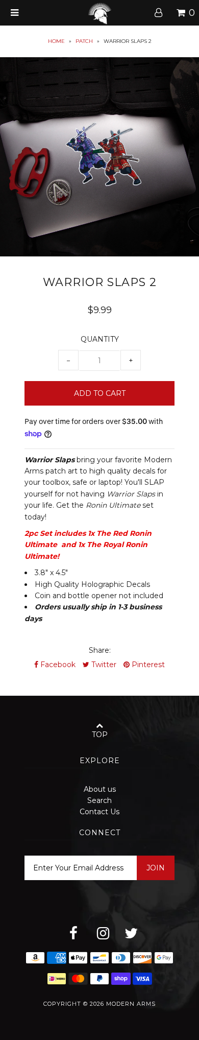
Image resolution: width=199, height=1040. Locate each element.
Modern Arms (131, 1003)
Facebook (57, 664)
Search (99, 800)
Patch (84, 41)
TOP (100, 734)
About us (100, 789)
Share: (100, 650)
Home (56, 41)
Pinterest (147, 664)
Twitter (102, 664)
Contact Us (99, 811)
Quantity (100, 339)
